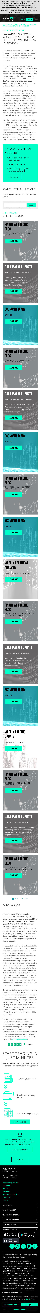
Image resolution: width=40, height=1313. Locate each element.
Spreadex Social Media (10, 1194)
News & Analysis (30, 24)
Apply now (13, 177)
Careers (5, 1200)
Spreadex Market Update (11, 26)
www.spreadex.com (19, 1039)
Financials (19, 24)
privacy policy (24, 1144)
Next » (26, 898)
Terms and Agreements (10, 1183)
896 (23, 898)
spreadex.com (8, 24)
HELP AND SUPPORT (10, 1225)
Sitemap (5, 1188)
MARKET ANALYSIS (10, 1229)
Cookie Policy (30, 1299)
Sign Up (30, 19)
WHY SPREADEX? (9, 1210)
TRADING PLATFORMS (11, 1215)
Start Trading (20, 1122)
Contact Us (6, 1191)
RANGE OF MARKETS (11, 1220)
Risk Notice (6, 1185)
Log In (23, 19)
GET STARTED (8, 1205)
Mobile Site (6, 1197)
